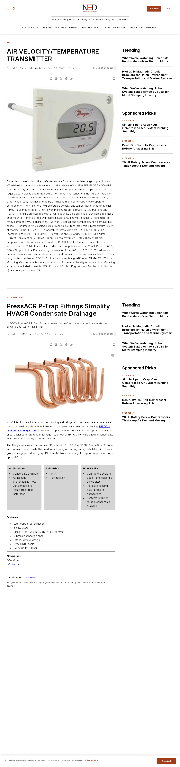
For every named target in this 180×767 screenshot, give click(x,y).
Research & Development (144, 28)
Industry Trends (91, 28)
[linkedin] (56, 78)
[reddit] (66, 78)
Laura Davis (29, 577)
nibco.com (13, 564)
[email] (71, 78)
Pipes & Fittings (15, 297)
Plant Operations (115, 28)
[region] (90, 761)
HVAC (9, 42)
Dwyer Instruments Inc (32, 68)
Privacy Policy (91, 760)
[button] (9, 9)
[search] (14, 9)
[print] (114, 78)
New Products (30, 28)
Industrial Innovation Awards (60, 28)
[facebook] (51, 78)
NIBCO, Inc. (26, 334)
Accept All (166, 761)
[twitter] (61, 78)
